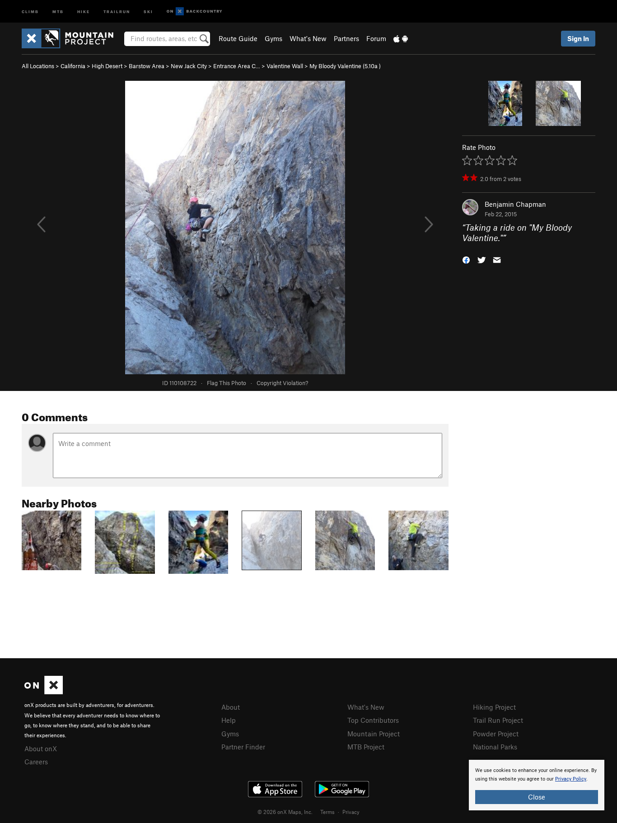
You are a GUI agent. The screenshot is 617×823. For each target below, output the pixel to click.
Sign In (578, 38)
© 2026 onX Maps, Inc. (285, 812)
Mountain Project (373, 734)
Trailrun (116, 11)
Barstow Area (146, 66)
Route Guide (238, 38)
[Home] (72, 38)
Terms (327, 812)
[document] (536, 785)
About (230, 707)
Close (536, 797)
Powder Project (496, 734)
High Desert (107, 66)
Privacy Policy (570, 779)
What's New (308, 38)
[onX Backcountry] (194, 11)
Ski (148, 11)
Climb (30, 11)
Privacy (351, 812)
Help (228, 720)
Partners (346, 38)
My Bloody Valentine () (345, 66)
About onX (40, 748)
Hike (83, 11)
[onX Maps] (43, 692)
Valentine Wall (284, 66)
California (73, 66)
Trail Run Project (498, 720)
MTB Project (365, 747)
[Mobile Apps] (400, 38)
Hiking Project (494, 707)
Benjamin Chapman (515, 204)
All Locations (38, 66)
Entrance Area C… (236, 66)
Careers (36, 762)
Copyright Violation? (282, 382)
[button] (466, 259)
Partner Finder (243, 747)
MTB (58, 11)
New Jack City (189, 66)
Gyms (273, 38)
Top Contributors (373, 720)
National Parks (495, 747)
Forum (376, 38)
